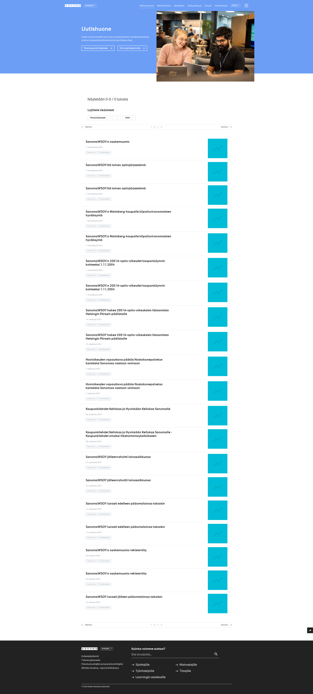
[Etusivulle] (73, 5)
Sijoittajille (179, 5)
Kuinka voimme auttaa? (148, 649)
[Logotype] (89, 648)
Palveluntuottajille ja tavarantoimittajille (102, 664)
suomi (234, 5)
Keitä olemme (147, 5)
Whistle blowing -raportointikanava (100, 668)
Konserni (89, 5)
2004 (127, 117)
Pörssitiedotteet (98, 117)
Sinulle (208, 5)
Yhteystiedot (221, 5)
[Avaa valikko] (245, 5)
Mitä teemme (164, 5)
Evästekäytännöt (90, 656)
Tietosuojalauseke (90, 660)
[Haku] (216, 654)
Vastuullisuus (195, 5)
